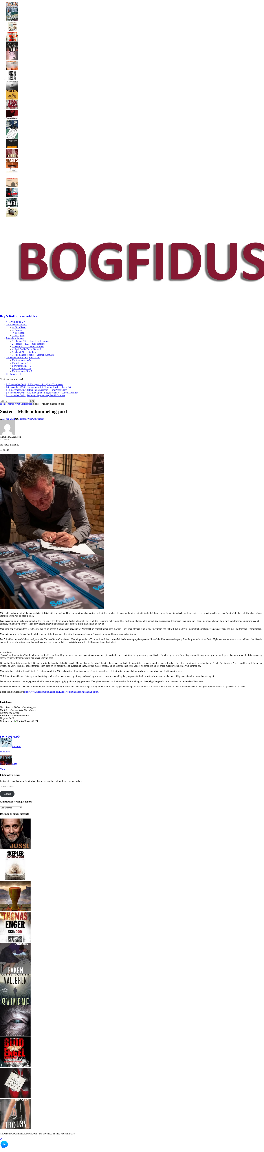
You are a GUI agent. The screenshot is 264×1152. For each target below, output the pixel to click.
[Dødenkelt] (12, 167)
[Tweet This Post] (3, 736)
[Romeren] (15, 910)
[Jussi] (15, 848)
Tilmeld (7, 793)
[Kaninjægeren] (15, 879)
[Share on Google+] (12, 736)
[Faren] (15, 972)
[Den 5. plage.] (12, 50)
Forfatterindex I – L (21, 365)
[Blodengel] (15, 1066)
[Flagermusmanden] (12, 177)
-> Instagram (18, 335)
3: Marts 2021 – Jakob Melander (28, 346)
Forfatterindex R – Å (22, 371)
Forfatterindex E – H (22, 363)
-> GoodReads (19, 327)
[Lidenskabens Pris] (12, 186)
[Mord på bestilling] (12, 137)
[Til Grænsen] (12, 98)
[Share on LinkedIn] (6, 736)
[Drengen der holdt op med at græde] (12, 69)
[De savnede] (12, 20)
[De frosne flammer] (12, 10)
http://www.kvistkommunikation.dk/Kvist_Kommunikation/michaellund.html (61, 691)
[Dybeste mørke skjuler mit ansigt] (12, 79)
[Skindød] (15, 941)
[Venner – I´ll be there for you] (12, 147)
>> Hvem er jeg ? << (16, 322)
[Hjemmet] (15, 1035)
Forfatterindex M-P (21, 368)
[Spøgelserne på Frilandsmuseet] (12, 157)
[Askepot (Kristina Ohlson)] (15, 1097)
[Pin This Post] (9, 736)
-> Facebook (18, 332)
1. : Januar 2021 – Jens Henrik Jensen (30, 341)
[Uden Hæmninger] (12, 128)
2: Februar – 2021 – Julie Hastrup (28, 343)
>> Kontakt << (13, 374)
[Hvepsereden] (12, 216)
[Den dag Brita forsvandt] (12, 118)
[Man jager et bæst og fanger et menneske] (12, 196)
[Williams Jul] (12, 30)
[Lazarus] (12, 89)
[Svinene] (15, 1004)
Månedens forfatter (15, 338)
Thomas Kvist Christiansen (31, 418)
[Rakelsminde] (12, 206)
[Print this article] (18, 736)
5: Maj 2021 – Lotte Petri (24, 352)
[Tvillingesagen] (12, 59)
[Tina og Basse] (12, 108)
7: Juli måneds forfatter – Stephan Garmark (33, 354)
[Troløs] (15, 1128)
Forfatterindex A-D (21, 360)
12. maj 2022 (8, 418)
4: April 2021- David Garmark (27, 349)
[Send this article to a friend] (15, 736)
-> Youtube (17, 330)
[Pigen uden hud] (12, 40)
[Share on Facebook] (1, 736)
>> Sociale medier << (16, 324)
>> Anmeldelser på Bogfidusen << (23, 357)
